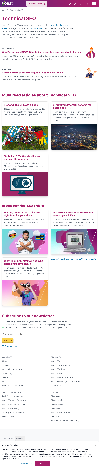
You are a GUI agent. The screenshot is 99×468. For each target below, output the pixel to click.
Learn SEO (56, 392)
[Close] (95, 445)
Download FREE (35, 3)
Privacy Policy (73, 456)
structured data (36, 28)
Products (56, 357)
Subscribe (7, 340)
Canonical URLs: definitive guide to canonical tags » (33, 72)
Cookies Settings (25, 463)
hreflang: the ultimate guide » (21, 104)
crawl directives (57, 25)
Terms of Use (35, 449)
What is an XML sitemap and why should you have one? (23, 262)
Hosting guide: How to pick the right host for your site (22, 214)
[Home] (3, 10)
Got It (42, 463)
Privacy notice (11, 346)
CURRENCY (8, 438)
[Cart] (81, 3)
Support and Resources (14, 392)
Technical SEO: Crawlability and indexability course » (22, 158)
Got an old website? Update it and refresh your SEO (73, 214)
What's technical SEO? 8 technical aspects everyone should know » (42, 52)
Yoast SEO (7, 357)
